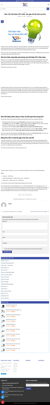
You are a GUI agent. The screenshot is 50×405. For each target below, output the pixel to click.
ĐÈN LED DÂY (4, 270)
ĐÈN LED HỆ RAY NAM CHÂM (7, 272)
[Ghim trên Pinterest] (28, 195)
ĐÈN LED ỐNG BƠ (5, 277)
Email (3, 237)
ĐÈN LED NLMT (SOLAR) (6, 274)
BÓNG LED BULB (5, 260)
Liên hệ (15, 371)
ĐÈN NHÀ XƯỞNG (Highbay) (7, 284)
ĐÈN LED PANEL (4, 281)
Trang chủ (16, 363)
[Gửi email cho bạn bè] (26, 195)
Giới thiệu (15, 364)
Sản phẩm (16, 366)
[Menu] (1, 4)
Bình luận (4, 221)
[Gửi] (48, 9)
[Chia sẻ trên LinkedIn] (31, 195)
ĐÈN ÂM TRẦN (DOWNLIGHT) (7, 263)
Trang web (4, 243)
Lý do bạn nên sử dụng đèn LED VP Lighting (12, 211)
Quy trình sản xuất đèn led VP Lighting (39, 211)
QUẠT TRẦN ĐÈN (5, 298)
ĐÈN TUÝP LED (4, 293)
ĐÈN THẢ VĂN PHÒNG (6, 291)
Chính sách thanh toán (5, 369)
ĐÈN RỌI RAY (4, 288)
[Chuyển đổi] (48, 261)
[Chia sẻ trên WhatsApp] (19, 195)
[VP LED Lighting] (25, 4)
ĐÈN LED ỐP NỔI (5, 279)
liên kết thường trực (33, 199)
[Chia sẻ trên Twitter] (24, 195)
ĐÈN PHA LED (4, 286)
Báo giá (15, 369)
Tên (3, 231)
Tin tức (25, 12)
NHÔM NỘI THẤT (5, 295)
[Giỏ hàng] (48, 4)
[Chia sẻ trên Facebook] (22, 195)
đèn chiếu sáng (6, 59)
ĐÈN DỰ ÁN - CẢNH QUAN (7, 265)
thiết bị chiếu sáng (31, 87)
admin (31, 16)
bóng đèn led (36, 48)
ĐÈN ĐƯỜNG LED (5, 267)
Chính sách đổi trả (4, 370)
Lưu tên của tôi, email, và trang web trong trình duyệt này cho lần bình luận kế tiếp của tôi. (23, 248)
